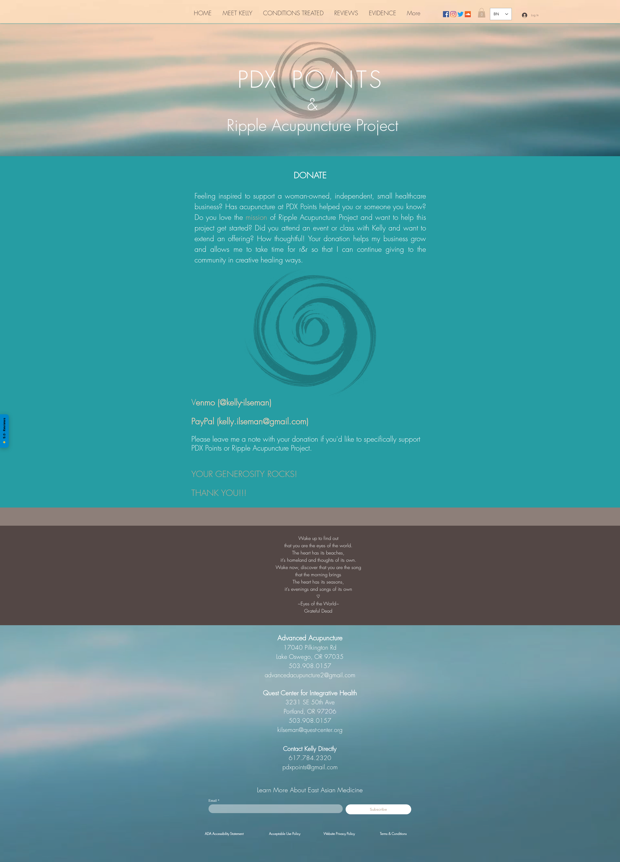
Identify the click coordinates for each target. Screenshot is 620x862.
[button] (482, 12)
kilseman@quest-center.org (309, 730)
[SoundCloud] (468, 14)
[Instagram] (453, 14)
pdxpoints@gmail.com (310, 767)
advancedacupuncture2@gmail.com (310, 675)
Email (214, 800)
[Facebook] (446, 14)
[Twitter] (460, 14)
